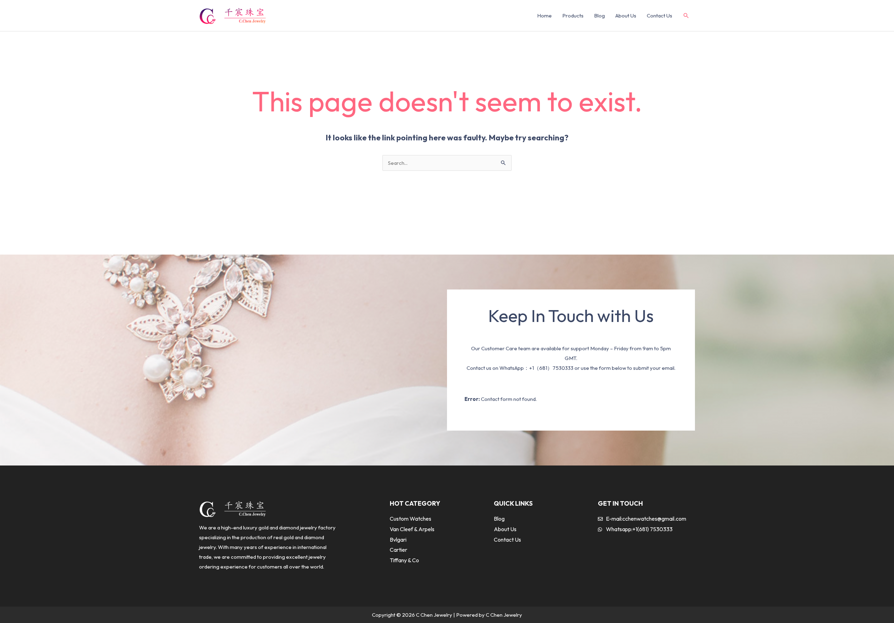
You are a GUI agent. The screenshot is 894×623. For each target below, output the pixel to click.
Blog (599, 15)
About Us (625, 15)
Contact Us (659, 15)
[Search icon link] (686, 16)
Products (573, 15)
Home (544, 15)
